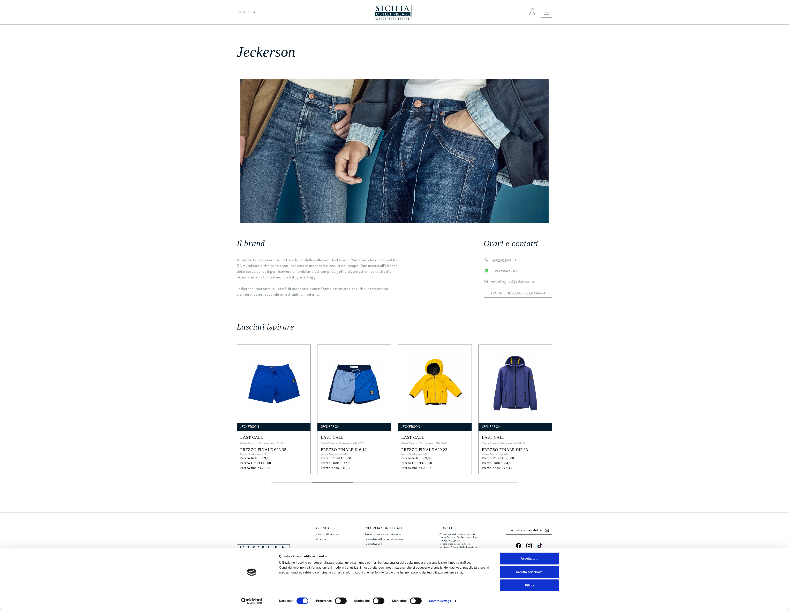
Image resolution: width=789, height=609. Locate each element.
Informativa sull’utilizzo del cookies (384, 538)
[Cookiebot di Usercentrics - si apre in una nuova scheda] (252, 601)
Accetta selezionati (529, 572)
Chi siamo (320, 538)
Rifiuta (529, 585)
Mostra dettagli (440, 601)
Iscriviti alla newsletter (526, 530)
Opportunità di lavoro (327, 534)
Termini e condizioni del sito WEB (383, 534)
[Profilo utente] (532, 11)
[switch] (341, 601)
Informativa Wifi (374, 543)
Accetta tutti (529, 558)
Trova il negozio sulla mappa (518, 293)
